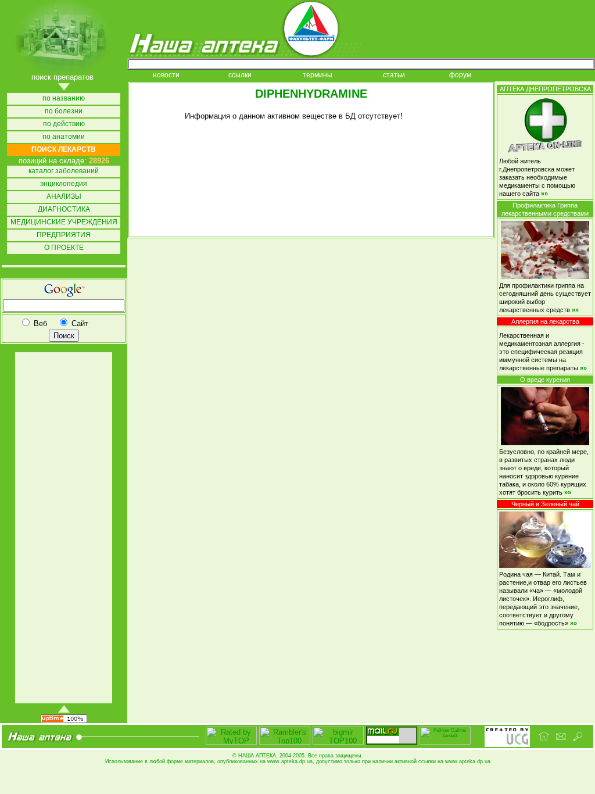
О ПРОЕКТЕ (64, 248)
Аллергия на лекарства (545, 321)
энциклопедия (63, 184)
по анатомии (63, 137)
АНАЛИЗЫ (63, 197)
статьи (394, 75)
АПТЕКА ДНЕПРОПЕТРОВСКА (545, 88)
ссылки (240, 75)
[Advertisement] (62, 527)
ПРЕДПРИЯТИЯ (64, 235)
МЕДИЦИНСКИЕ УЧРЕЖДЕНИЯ (63, 222)
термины (317, 75)
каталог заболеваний (63, 171)
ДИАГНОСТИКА (64, 209)
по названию (63, 98)
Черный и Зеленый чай (545, 503)
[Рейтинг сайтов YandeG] (445, 743)
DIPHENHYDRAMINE (311, 93)
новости (166, 75)
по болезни (64, 111)
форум (460, 75)
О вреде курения (545, 379)
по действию (64, 124)
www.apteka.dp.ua (290, 761)
